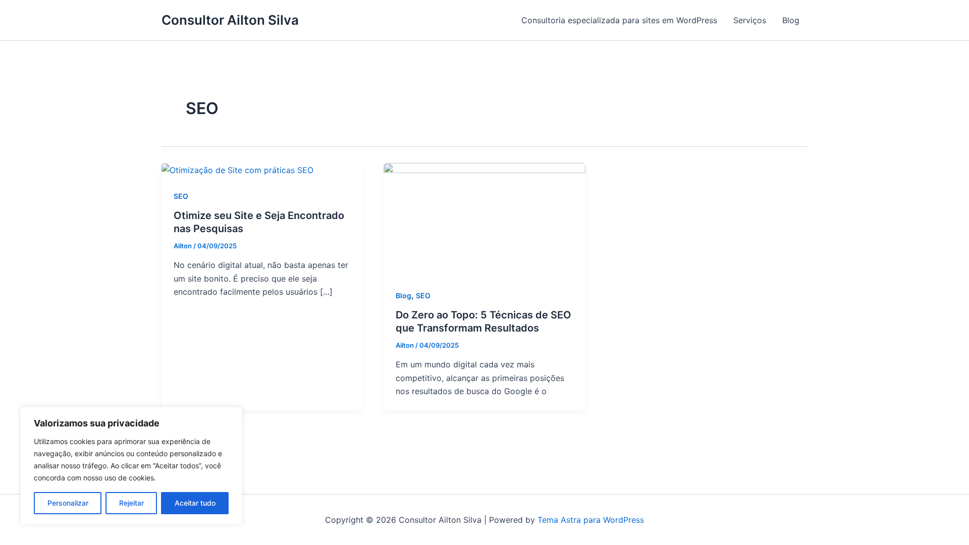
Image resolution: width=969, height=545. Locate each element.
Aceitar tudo (195, 503)
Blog (790, 20)
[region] (131, 466)
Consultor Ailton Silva (230, 20)
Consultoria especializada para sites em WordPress (619, 20)
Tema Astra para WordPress (590, 520)
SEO (181, 196)
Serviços (749, 20)
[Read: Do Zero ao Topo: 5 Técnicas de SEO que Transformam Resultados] (484, 219)
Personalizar (67, 503)
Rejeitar (131, 503)
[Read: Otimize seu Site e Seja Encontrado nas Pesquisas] (237, 170)
